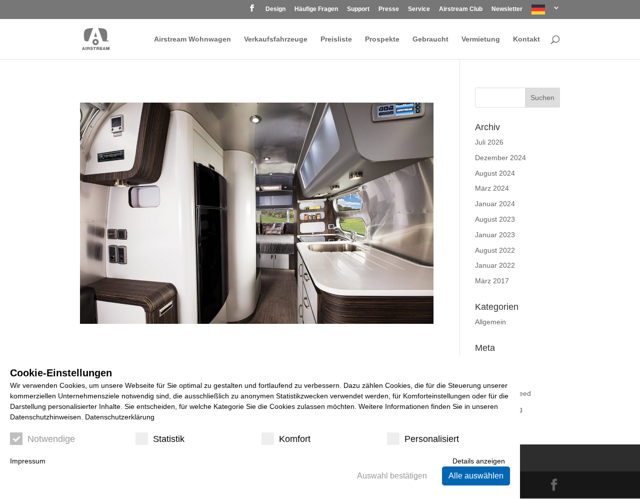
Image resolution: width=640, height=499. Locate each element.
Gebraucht (430, 39)
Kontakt (526, 39)
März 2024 (492, 188)
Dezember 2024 (500, 158)
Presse (388, 9)
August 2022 (495, 250)
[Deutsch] (546, 12)
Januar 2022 (495, 265)
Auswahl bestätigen (392, 475)
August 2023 (495, 219)
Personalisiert (431, 439)
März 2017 (492, 281)
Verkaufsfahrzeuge (276, 39)
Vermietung (481, 39)
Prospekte (382, 39)
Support (358, 9)
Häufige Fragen (316, 9)
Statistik (168, 439)
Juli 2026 (489, 142)
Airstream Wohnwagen (192, 39)
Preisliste (336, 39)
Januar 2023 (495, 235)
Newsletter (507, 9)
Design (276, 9)
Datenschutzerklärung (119, 417)
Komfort (294, 439)
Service (419, 9)
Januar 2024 (495, 204)
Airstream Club (460, 9)
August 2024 (495, 173)
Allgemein (490, 322)
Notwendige (51, 439)
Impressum (28, 461)
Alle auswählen (476, 475)
